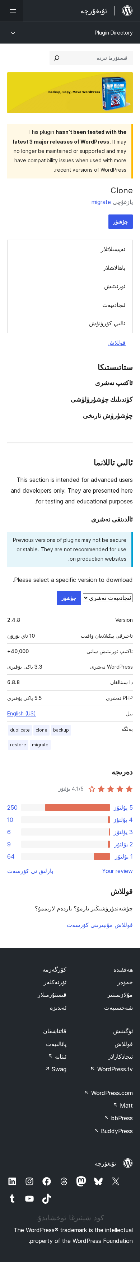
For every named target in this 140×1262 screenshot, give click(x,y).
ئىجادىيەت (113, 304)
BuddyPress (113, 1131)
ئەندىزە (58, 1007)
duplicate (20, 730)
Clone (122, 190)
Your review (117, 870)
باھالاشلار (114, 267)
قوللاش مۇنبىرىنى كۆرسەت (100, 924)
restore (18, 744)
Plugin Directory (114, 33)
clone (41, 730)
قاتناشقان (54, 1031)
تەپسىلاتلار (113, 249)
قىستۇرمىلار (52, 994)
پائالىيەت (56, 1044)
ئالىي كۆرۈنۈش (107, 323)
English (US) (21, 713)
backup (61, 730)
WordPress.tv (111, 1069)
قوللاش (116, 342)
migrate (101, 201)
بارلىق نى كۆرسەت (30, 870)
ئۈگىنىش (123, 1031)
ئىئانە (57, 1056)
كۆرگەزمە (54, 969)
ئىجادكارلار (120, 1056)
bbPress (118, 1118)
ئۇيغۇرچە (105, 1163)
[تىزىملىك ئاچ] (11, 11)
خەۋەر (125, 982)
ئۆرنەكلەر (55, 982)
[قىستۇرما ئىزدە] (57, 58)
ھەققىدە (123, 969)
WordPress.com (108, 1092)
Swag (55, 1069)
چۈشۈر (120, 221)
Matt (123, 1105)
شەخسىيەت (118, 1007)
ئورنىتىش (114, 286)
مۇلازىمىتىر (120, 994)
